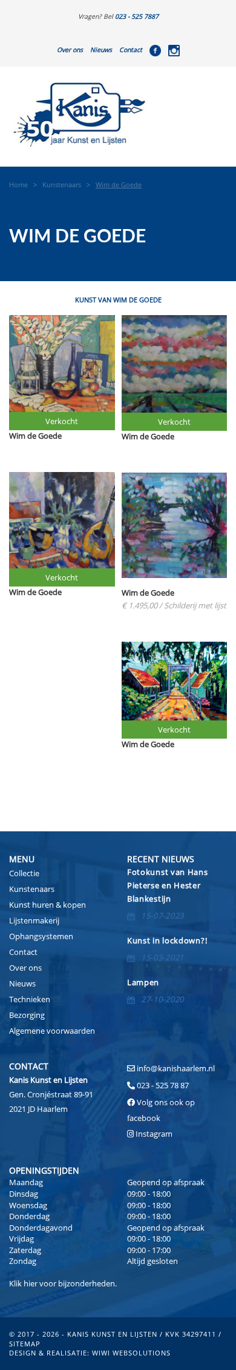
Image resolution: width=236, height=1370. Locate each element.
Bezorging (27, 1014)
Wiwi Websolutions (131, 1352)
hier (31, 1283)
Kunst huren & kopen (47, 904)
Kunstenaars (31, 888)
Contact (130, 49)
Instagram (154, 1133)
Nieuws (101, 49)
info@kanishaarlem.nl (176, 1068)
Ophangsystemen (41, 936)
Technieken (29, 999)
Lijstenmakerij (34, 920)
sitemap (25, 1343)
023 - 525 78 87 (163, 1085)
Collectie (24, 873)
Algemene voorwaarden (52, 1030)
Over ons (70, 49)
